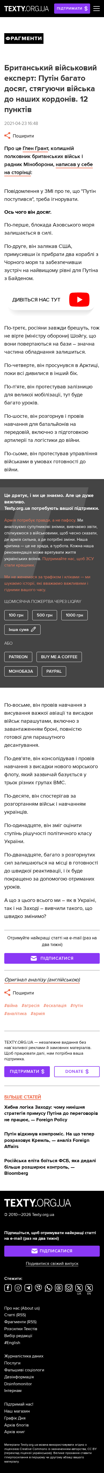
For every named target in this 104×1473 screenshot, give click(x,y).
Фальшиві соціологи (24, 1370)
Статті (9, 1315)
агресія (31, 1005)
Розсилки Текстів (20, 1329)
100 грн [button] (16, 615)
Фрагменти (15, 1322)
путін (78, 1005)
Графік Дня (15, 1418)
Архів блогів (16, 1425)
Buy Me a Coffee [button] (59, 657)
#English (12, 1342)
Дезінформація (19, 1377)
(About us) (30, 1308)
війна (12, 1005)
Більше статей (22, 1097)
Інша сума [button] (19, 629)
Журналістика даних (23, 1356)
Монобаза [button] (21, 671)
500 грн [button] (45, 615)
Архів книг (14, 1431)
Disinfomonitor (18, 1384)
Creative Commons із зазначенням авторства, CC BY (58, 1449)
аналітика (17, 1013)
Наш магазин (17, 1411)
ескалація (56, 1005)
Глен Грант (35, 148)
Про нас (12, 1308)
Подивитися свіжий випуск (52, 1263)
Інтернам (13, 1390)
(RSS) (21, 1315)
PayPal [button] (54, 671)
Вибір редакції (18, 1335)
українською (42, 1453)
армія (39, 1013)
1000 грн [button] (74, 615)
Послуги (12, 1363)
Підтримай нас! (18, 1404)
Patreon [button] (18, 657)
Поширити (23, 136)
